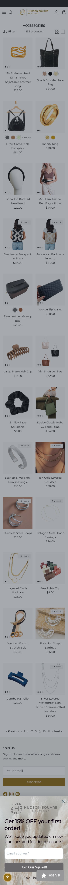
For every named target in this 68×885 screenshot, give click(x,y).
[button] (7, 877)
